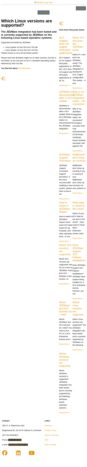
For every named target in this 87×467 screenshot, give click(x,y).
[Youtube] (31, 453)
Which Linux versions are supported (78, 308)
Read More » (64, 85)
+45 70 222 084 (15, 440)
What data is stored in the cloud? (78, 205)
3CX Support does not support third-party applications (65, 45)
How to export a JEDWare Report (64, 207)
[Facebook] (4, 453)
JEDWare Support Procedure (65, 157)
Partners (48, 426)
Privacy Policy (50, 430)
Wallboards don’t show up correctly (79, 157)
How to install (50, 445)
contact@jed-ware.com (18, 445)
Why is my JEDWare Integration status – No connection (78, 97)
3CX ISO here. (24, 68)
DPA (46, 440)
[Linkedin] (18, 453)
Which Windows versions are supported (64, 359)
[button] (43, 4)
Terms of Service (52, 435)
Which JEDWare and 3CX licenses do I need (65, 308)
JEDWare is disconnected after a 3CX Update (66, 96)
